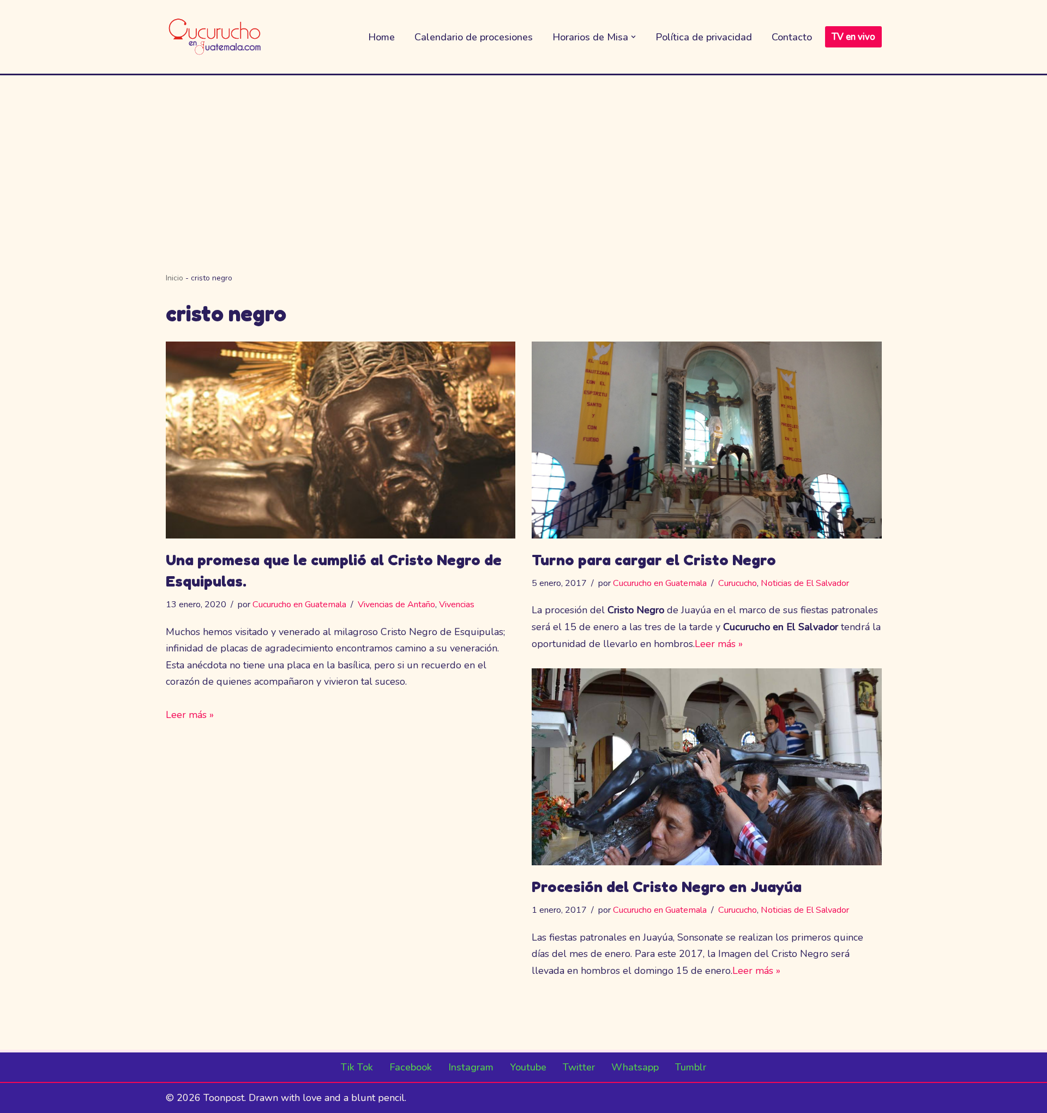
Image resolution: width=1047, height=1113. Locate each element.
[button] (633, 36)
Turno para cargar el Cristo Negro (654, 559)
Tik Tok (357, 1067)
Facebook (410, 1067)
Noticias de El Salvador (805, 583)
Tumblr (690, 1067)
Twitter (579, 1067)
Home (381, 37)
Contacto (792, 37)
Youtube (528, 1067)
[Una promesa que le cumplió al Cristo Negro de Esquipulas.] (341, 440)
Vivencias (456, 605)
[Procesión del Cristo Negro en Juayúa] (707, 766)
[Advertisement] (523, 157)
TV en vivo (853, 37)
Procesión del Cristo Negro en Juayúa (667, 886)
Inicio (174, 278)
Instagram (471, 1067)
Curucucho (737, 583)
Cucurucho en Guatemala (299, 605)
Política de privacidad (703, 37)
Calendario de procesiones (473, 37)
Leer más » (190, 714)
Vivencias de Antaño (396, 605)
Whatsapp (635, 1067)
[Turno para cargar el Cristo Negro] (707, 440)
